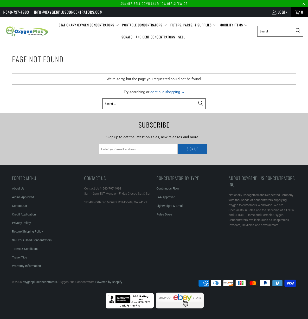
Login (283, 12)
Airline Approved (23, 197)
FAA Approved (165, 197)
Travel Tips (19, 257)
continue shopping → (167, 92)
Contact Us (19, 206)
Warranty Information (26, 266)
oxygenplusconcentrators (40, 282)
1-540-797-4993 (15, 12)
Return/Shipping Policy (27, 231)
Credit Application (24, 214)
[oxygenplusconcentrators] (27, 31)
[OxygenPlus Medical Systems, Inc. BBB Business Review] (130, 307)
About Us (18, 188)
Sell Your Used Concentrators (32, 240)
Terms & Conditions (25, 249)
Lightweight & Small (169, 206)
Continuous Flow (167, 188)
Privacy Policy (21, 223)
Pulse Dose (164, 214)
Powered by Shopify (108, 282)
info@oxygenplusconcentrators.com (68, 12)
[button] (89, 25)
